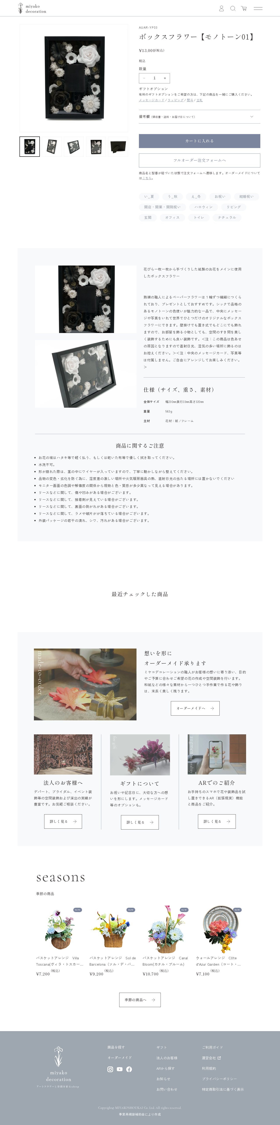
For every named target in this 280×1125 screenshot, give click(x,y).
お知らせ (163, 1078)
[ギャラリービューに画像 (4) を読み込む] (96, 147)
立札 (199, 100)
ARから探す (165, 1068)
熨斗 (190, 100)
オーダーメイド (119, 1057)
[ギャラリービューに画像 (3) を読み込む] (74, 147)
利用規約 (209, 1068)
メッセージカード (151, 100)
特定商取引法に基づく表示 (223, 1089)
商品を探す (116, 1047)
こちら (147, 178)
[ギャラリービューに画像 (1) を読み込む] (30, 147)
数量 (142, 69)
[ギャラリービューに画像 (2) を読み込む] (52, 147)
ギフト (161, 1047)
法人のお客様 (166, 1057)
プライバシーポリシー (219, 1078)
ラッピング (176, 100)
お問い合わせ (166, 1089)
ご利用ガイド (212, 1047)
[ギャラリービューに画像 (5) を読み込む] (118, 147)
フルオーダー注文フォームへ (199, 160)
